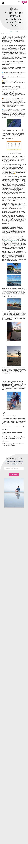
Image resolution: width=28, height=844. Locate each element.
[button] (25, 3)
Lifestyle (16, 31)
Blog (11, 31)
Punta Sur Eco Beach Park (10, 240)
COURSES (24, 1)
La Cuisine (11, 226)
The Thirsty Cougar (19, 205)
